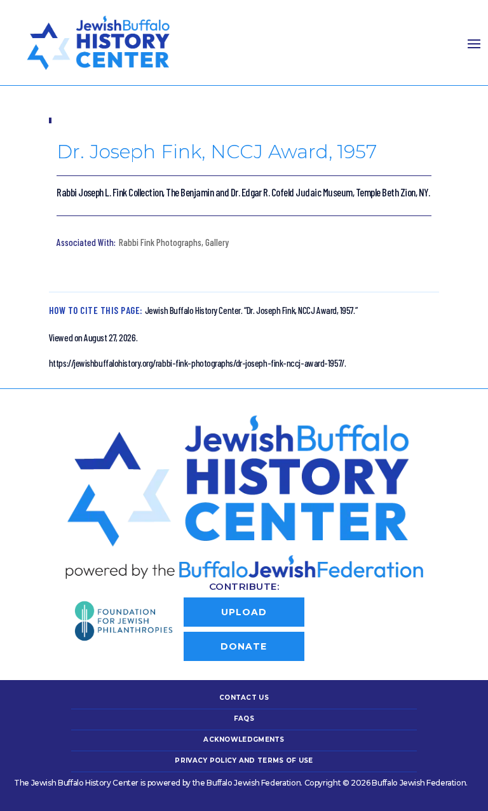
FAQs (244, 718)
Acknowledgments (244, 739)
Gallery (217, 242)
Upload (244, 612)
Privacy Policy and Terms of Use (244, 760)
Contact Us (244, 697)
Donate (243, 646)
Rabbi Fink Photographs (160, 242)
